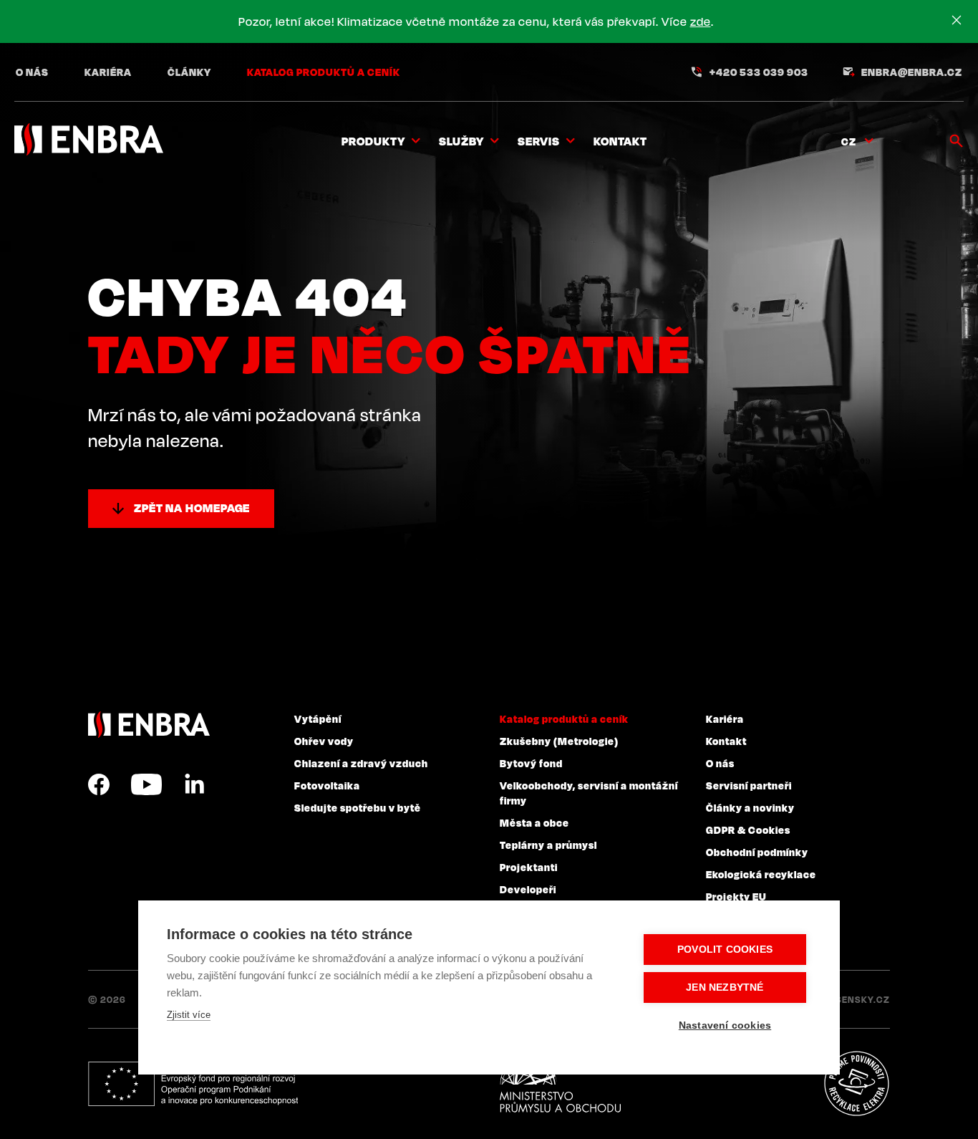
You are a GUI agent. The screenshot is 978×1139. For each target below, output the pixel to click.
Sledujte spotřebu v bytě (357, 807)
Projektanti (529, 866)
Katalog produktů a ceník (323, 71)
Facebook (99, 784)
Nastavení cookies (725, 1025)
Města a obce (534, 822)
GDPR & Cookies (748, 829)
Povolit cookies (725, 949)
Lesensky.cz (857, 999)
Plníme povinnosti (856, 1084)
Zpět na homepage (192, 508)
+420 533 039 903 (759, 71)
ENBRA (149, 724)
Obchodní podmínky (757, 851)
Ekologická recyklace (761, 874)
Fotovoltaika (327, 785)
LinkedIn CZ (194, 784)
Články (189, 71)
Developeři (528, 889)
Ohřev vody (324, 740)
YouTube (146, 784)
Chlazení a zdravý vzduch (361, 762)
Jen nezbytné (724, 987)
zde (700, 21)
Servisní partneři (749, 785)
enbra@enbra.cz (911, 71)
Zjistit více (188, 1014)
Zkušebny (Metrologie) (559, 740)
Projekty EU (736, 896)
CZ (848, 141)
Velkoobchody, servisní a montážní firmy (589, 793)
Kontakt (620, 141)
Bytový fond (531, 762)
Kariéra (108, 71)
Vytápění (318, 718)
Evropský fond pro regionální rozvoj (193, 1084)
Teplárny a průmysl (548, 844)
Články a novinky (750, 807)
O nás (32, 71)
